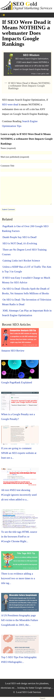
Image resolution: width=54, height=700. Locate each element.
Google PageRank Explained (16, 382)
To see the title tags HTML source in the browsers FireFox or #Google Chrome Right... (19, 536)
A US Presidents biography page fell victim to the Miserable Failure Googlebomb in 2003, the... (19, 620)
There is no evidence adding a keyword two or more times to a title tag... (18, 578)
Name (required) (8, 148)
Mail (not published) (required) (15, 157)
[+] (15, 14)
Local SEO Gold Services (28, 692)
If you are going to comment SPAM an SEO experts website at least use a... (18, 453)
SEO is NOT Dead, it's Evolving (20, 243)
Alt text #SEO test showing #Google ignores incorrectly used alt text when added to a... (19, 495)
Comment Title (7, 165)
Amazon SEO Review (12, 350)
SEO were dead (10, 104)
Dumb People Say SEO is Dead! (20, 237)
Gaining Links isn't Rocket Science (21, 260)
